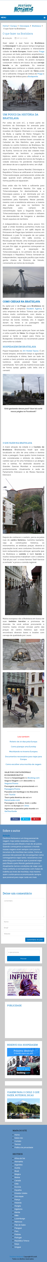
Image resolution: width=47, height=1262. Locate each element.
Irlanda (17, 1212)
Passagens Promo (12, 789)
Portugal (18, 1238)
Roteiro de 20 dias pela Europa (23, 741)
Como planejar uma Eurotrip (23, 747)
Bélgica (18, 1174)
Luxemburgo (20, 1219)
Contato (18, 1141)
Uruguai (18, 1247)
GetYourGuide (10, 811)
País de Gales (20, 1225)
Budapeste (33, 76)
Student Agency (34, 309)
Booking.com (34, 778)
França (17, 1200)
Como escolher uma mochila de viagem (23, 764)
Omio (26, 806)
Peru (16, 1231)
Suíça (17, 1244)
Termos (18, 1144)
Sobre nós (19, 1138)
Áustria (17, 1168)
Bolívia (17, 1177)
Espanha (18, 1190)
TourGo (12, 794)
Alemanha (19, 1162)
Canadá (18, 1181)
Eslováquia (19, 1196)
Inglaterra (18, 1209)
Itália (16, 1215)
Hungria (18, 1206)
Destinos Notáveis (16, 1257)
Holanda (18, 1203)
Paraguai (18, 1228)
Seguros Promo (11, 783)
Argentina (18, 1165)
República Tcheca (22, 1241)
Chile (17, 1184)
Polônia (18, 1234)
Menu (3, 17)
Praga (41, 51)
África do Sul (20, 1158)
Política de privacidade (24, 1147)
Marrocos (18, 1222)
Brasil (17, 1171)
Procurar (23, 958)
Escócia (18, 1187)
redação (8, 38)
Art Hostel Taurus (30, 351)
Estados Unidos (21, 1193)
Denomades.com (12, 800)
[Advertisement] (23, 1022)
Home (17, 1135)
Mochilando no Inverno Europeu (23, 751)
